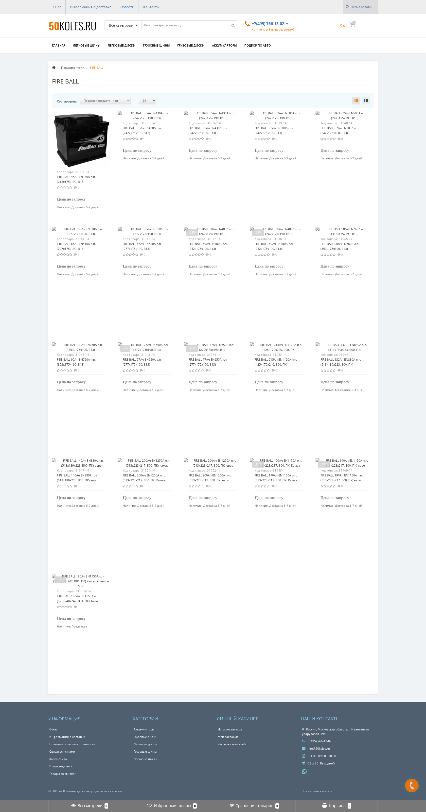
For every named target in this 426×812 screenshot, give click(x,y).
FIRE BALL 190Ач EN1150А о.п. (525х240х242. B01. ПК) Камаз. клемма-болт (78, 601)
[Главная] (53, 68)
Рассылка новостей (232, 744)
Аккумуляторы (224, 45)
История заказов (230, 729)
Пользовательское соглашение (72, 744)
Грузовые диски (191, 45)
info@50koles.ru (318, 748)
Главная (59, 45)
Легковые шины (86, 45)
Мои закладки (228, 737)
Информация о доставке (90, 7)
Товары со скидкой (62, 774)
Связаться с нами (62, 751)
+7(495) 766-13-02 (319, 741)
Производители (60, 766)
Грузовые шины (156, 45)
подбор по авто (257, 45)
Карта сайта (58, 759)
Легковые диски (122, 45)
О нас (56, 7)
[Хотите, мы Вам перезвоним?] (412, 785)
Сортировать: (67, 101)
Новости (127, 7)
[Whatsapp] (304, 771)
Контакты (151, 7)
